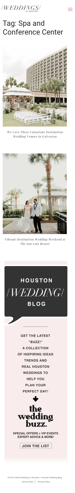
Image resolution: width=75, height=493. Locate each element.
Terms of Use (27, 482)
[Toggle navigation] (70, 10)
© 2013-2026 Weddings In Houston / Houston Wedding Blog (35, 478)
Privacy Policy (44, 482)
